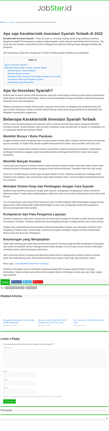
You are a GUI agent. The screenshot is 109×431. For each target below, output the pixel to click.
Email (6, 380)
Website (6, 388)
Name (6, 371)
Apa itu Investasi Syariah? (16, 65)
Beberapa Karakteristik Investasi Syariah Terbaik (26, 68)
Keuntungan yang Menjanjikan (21, 82)
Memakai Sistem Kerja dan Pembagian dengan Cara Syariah (34, 76)
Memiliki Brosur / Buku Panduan (22, 70)
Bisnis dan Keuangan (15, 288)
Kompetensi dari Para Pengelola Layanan (25, 79)
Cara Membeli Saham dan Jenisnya (32, 263)
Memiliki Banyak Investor (19, 73)
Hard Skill (31, 288)
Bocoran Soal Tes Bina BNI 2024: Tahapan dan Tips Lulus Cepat (52, 321)
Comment (7, 348)
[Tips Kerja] (54, 7)
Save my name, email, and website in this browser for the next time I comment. (34, 396)
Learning (11, 22)
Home (4, 22)
